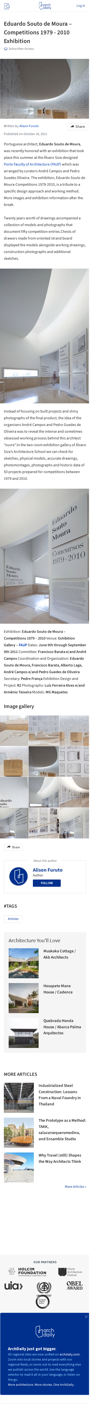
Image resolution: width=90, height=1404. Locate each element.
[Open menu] (6, 5)
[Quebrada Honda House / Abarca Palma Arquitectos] (24, 1033)
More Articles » (75, 1186)
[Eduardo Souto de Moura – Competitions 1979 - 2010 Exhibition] (44, 730)
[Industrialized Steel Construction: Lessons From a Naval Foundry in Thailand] (19, 1098)
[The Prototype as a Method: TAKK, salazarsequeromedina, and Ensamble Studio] (19, 1133)
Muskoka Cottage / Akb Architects (59, 954)
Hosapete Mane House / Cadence (58, 989)
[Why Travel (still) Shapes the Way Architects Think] (19, 1167)
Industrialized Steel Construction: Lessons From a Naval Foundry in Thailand (60, 1095)
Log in (81, 5)
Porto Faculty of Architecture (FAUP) (32, 164)
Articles (13, 919)
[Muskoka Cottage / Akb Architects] (24, 963)
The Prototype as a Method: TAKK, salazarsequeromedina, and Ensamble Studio (62, 1130)
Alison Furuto (48, 870)
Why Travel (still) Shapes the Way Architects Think (60, 1158)
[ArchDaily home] (45, 6)
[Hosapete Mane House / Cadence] (24, 998)
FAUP (23, 645)
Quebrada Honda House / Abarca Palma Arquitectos (62, 1027)
